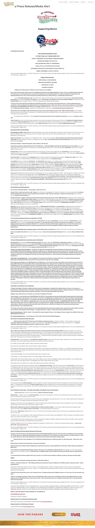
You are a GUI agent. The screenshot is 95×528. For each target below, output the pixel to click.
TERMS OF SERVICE (63, 522)
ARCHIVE (83, 2)
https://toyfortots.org (22, 424)
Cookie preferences (47, 526)
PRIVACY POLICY (53, 522)
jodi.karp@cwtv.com (29, 506)
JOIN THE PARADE (63, 2)
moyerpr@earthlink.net (46, 501)
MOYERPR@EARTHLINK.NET (18, 494)
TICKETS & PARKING (74, 2)
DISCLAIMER (72, 522)
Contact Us (91, 2)
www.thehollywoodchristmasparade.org (63, 108)
